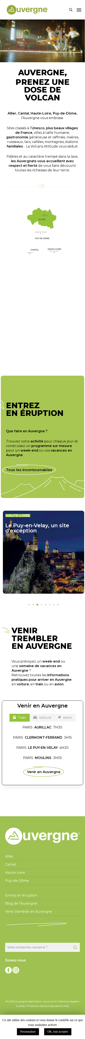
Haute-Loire (41, 113)
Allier (12, 113)
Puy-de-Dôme (65, 113)
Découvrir (39, 348)
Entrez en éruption (21, 895)
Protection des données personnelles (48, 1005)
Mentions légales (68, 1001)
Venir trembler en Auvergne (28, 912)
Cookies (20, 1005)
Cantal (23, 113)
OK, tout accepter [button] (57, 1031)
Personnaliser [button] (28, 1031)
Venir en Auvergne (43, 772)
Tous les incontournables (29, 470)
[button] (79, 10)
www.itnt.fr (50, 1001)
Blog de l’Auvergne (21, 903)
